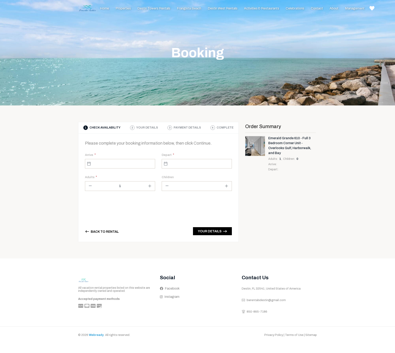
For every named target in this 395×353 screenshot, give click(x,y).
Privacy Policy (273, 335)
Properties (123, 8)
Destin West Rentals (222, 8)
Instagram (171, 296)
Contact (317, 8)
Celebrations (295, 8)
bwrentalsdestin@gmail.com (266, 300)
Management (355, 8)
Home (104, 8)
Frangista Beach (189, 8)
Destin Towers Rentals (153, 8)
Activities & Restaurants (261, 8)
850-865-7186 (257, 311)
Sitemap (311, 335)
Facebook (172, 288)
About (334, 8)
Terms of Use (294, 335)
